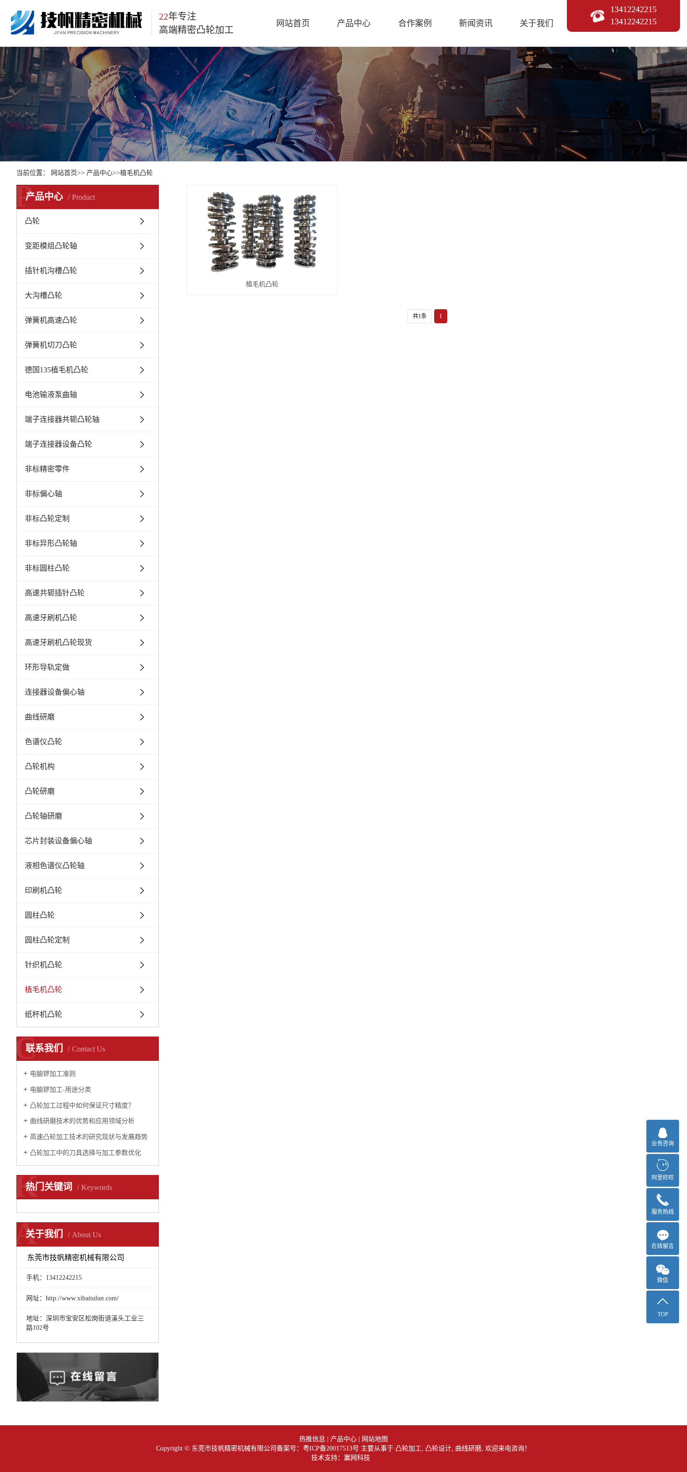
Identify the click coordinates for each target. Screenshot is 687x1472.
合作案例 (415, 23)
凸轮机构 (40, 766)
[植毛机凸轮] (262, 232)
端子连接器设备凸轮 (58, 444)
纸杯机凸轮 (43, 1014)
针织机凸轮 (43, 965)
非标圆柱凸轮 (47, 568)
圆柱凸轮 (40, 915)
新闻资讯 (476, 23)
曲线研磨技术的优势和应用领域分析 (82, 1120)
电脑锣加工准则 (53, 1073)
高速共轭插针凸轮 (55, 593)
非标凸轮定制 (47, 518)
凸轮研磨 (40, 791)
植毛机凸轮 (136, 172)
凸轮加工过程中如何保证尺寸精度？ (82, 1105)
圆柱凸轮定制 (47, 940)
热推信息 (312, 1439)
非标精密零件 (47, 469)
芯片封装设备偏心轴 (58, 841)
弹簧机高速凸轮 (51, 320)
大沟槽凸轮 (43, 295)
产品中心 (354, 23)
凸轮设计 (438, 1448)
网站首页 (293, 23)
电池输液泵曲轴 (51, 395)
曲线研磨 (40, 717)
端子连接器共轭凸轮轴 (62, 419)
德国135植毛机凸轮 (56, 370)
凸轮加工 (408, 1448)
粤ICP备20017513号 (331, 1448)
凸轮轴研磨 (43, 816)
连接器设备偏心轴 (55, 692)
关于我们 (536, 23)
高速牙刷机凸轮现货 (58, 642)
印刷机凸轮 (43, 890)
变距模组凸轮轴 (51, 246)
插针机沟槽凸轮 (51, 271)
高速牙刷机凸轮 (51, 618)
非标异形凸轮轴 (51, 543)
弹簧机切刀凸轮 (51, 345)
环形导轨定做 (47, 667)
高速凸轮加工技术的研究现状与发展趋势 (89, 1136)
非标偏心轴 (43, 494)
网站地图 (375, 1439)
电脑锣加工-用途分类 (60, 1089)
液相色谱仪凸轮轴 (55, 866)
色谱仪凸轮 (43, 742)
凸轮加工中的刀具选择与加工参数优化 (85, 1152)
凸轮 (32, 221)
